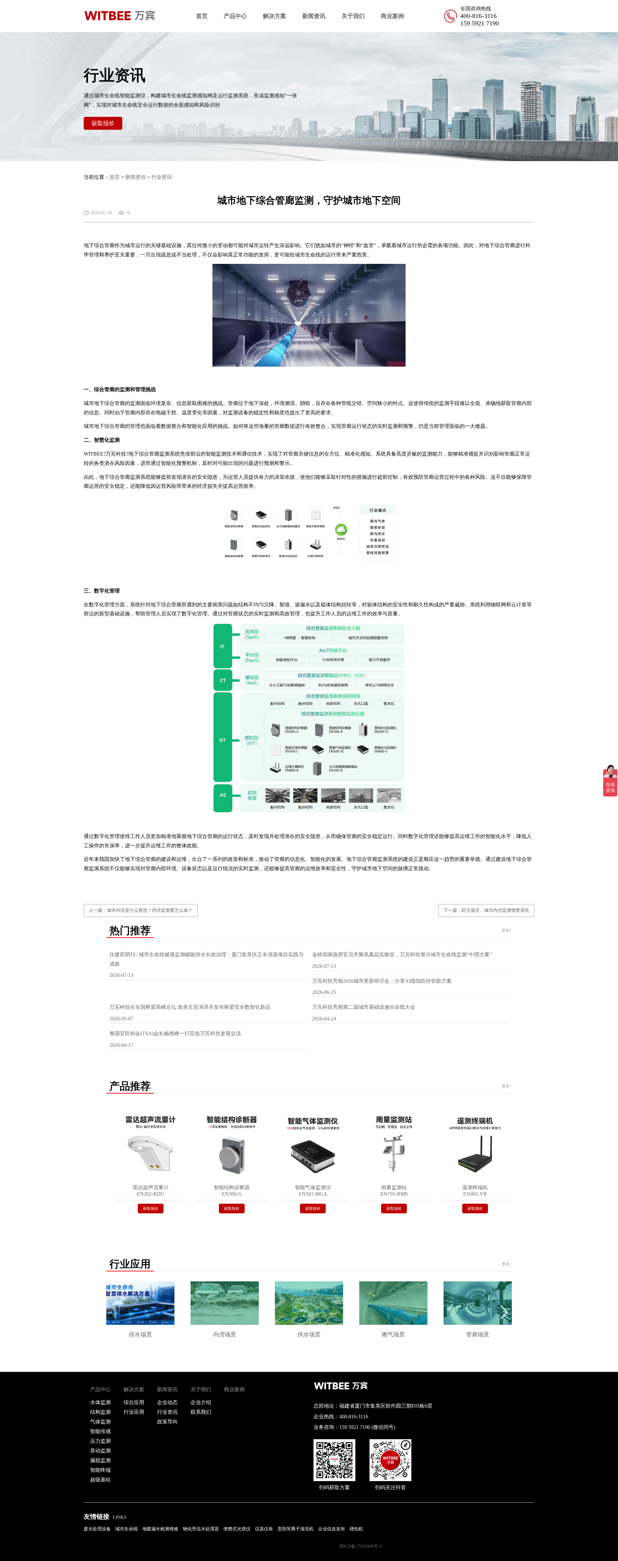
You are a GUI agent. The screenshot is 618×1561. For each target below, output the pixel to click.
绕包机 (356, 1529)
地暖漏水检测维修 (160, 1529)
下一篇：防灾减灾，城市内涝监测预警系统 (486, 910)
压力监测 (100, 1441)
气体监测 (100, 1421)
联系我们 (201, 1412)
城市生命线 (308, 254)
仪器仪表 (264, 1529)
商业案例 (392, 16)
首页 (202, 16)
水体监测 (100, 1402)
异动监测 (100, 1450)
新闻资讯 (313, 16)
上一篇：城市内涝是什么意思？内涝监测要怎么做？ (140, 910)
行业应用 (134, 1412)
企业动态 (167, 1402)
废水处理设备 (97, 1529)
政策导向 (167, 1421)
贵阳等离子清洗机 (295, 1529)
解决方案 (274, 16)
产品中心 (235, 16)
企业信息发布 (331, 1529)
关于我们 (353, 16)
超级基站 (100, 1479)
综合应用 (134, 1402)
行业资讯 (161, 177)
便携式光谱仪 (236, 1529)
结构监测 (100, 1412)
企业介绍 (201, 1402)
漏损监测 (100, 1460)
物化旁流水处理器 (201, 1529)
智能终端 (100, 1470)
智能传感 (100, 1431)
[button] (504, 1312)
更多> (507, 930)
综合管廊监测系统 (159, 454)
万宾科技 (116, 454)
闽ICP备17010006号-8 (360, 1546)
